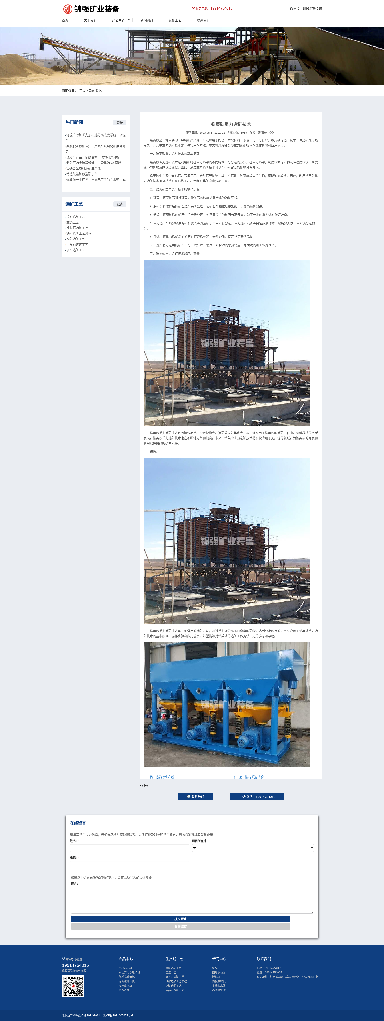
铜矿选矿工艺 (75, 239)
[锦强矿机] (82, 9)
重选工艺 (72, 222)
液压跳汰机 (125, 985)
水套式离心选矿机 (129, 972)
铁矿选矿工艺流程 (78, 233)
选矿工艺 (175, 20)
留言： (75, 883)
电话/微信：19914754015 (257, 797)
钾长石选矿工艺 (77, 228)
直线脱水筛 (219, 985)
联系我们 (203, 20)
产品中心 (118, 20)
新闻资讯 (147, 20)
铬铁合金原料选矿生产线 (83, 168)
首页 (65, 20)
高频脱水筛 (219, 990)
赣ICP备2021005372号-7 (118, 1015)
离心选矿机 (125, 968)
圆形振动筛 (219, 972)
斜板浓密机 (219, 981)
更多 (120, 122)
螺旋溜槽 (124, 990)
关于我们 (90, 20)
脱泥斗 (216, 977)
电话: (74, 857)
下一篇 (248, 777)
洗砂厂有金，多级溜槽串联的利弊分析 (92, 157)
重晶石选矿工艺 (77, 244)
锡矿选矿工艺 (75, 216)
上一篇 (159, 777)
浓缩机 (216, 968)
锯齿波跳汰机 (127, 981)
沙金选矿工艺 (75, 250)
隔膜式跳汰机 (127, 977)
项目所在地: (199, 841)
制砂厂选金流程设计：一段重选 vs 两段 (93, 163)
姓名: (74, 841)
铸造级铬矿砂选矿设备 (82, 174)
